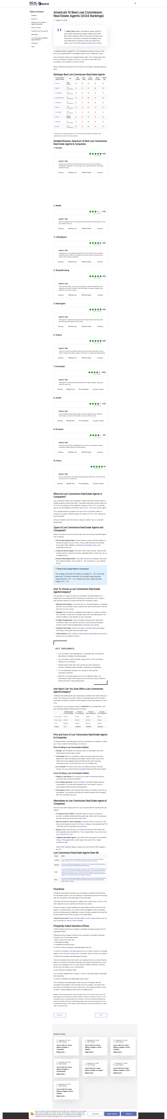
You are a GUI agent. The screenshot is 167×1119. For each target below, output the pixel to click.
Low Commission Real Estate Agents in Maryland (78, 875)
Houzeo (57, 83)
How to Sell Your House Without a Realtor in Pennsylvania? (64, 1069)
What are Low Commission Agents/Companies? (38, 23)
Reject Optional (112, 1114)
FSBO (84, 818)
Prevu (57, 126)
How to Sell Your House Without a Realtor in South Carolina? (121, 1047)
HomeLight (58, 112)
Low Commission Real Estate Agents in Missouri (77, 865)
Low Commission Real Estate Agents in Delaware (84, 861)
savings (83, 670)
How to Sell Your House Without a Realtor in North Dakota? (65, 1091)
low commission (90, 511)
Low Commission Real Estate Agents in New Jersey (74, 859)
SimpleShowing (60, 97)
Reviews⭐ (34, 19)
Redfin (57, 88)
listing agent (81, 816)
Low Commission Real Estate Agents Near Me (39, 38)
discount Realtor (79, 782)
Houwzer (58, 121)
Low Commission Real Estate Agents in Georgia (73, 869)
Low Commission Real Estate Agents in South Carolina (88, 872)
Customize (95, 1114)
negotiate (83, 769)
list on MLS (73, 62)
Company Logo (62, 154)
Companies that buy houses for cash (94, 821)
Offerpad (83, 829)
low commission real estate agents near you (73, 951)
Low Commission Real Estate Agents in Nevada (79, 879)
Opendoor (73, 829)
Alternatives (34, 34)
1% (54, 505)
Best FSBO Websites (64, 847)
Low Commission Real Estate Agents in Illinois (73, 864)
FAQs (32, 46)
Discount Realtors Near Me (64, 520)
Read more (60, 1052)
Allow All (129, 1114)
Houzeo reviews (90, 918)
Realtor (64, 51)
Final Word (34, 43)
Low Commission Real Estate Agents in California (73, 878)
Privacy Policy (77, 1116)
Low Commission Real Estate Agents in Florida (77, 870)
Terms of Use (67, 1116)
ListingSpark (59, 93)
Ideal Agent (58, 102)
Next (101, 1015)
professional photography (83, 545)
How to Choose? (36, 27)
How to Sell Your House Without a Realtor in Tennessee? (64, 1047)
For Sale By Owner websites (73, 920)
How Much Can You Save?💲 (39, 31)
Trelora (57, 107)
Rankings (34, 15)
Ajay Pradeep (63, 1042)
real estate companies (84, 628)
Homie (57, 117)
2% (59, 505)
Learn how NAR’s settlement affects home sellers (85, 43)
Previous (60, 1015)
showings (93, 767)
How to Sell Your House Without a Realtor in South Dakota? (93, 1047)
